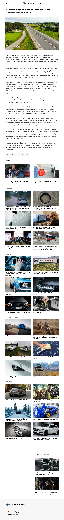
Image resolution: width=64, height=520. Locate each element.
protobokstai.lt (26, 512)
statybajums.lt (15, 511)
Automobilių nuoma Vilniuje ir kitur (43, 377)
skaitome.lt (40, 511)
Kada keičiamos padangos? (13, 336)
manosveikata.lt (24, 511)
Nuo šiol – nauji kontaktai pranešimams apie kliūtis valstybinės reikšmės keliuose (45, 228)
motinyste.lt (34, 512)
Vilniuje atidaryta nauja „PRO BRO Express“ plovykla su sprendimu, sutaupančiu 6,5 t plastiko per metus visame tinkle (45, 248)
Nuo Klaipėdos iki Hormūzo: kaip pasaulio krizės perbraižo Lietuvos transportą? (17, 247)
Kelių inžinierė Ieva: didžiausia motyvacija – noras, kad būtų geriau (18, 228)
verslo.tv (46, 511)
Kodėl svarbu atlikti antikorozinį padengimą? (14, 293)
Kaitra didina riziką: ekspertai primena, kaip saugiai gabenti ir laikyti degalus (46, 182)
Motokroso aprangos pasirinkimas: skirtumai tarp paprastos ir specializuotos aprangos (45, 337)
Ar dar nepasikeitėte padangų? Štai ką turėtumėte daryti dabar (46, 473)
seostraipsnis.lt (52, 511)
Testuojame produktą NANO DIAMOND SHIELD (44, 357)
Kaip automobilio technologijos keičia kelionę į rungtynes (18, 182)
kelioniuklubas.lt (32, 511)
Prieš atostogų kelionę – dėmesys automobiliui (43, 400)
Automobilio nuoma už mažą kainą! (15, 357)
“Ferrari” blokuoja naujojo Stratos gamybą (45, 419)
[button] (27, 185)
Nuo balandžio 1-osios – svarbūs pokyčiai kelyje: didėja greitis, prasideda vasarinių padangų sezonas (17, 208)
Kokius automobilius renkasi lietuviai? (16, 400)
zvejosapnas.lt (18, 512)
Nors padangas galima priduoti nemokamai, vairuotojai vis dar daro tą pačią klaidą (44, 208)
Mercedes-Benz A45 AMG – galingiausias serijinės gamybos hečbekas (45, 439)
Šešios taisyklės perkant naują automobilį (17, 312)
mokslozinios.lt (10, 512)
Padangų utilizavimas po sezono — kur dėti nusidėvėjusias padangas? (46, 493)
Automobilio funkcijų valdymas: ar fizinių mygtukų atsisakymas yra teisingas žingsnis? (17, 273)
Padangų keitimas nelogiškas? (14, 438)
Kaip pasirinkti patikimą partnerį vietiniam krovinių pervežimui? (45, 273)
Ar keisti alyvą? (37, 312)
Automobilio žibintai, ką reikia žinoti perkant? (43, 293)
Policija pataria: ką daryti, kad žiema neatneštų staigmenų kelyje (16, 419)
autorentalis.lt (15, 514)
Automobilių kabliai (11, 377)
